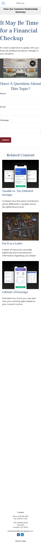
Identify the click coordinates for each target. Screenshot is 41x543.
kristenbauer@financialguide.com (20, 531)
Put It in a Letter (12, 243)
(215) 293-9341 (23, 516)
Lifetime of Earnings (15, 292)
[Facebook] (18, 534)
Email (3, 107)
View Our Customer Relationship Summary (20, 10)
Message (4, 120)
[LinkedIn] (22, 534)
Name (3, 93)
